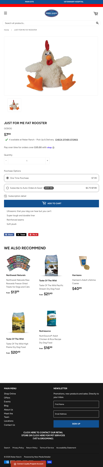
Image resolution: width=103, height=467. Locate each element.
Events (7, 401)
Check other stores (66, 139)
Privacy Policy (18, 448)
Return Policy (31, 448)
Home (6, 30)
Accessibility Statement (66, 448)
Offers (7, 397)
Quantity (8, 155)
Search (7, 448)
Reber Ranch (16, 457)
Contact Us (9, 425)
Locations (8, 421)
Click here (29, 432)
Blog (6, 405)
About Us (8, 409)
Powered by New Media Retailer (37, 457)
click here (38, 435)
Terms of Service (47, 448)
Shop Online (10, 393)
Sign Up (76, 424)
